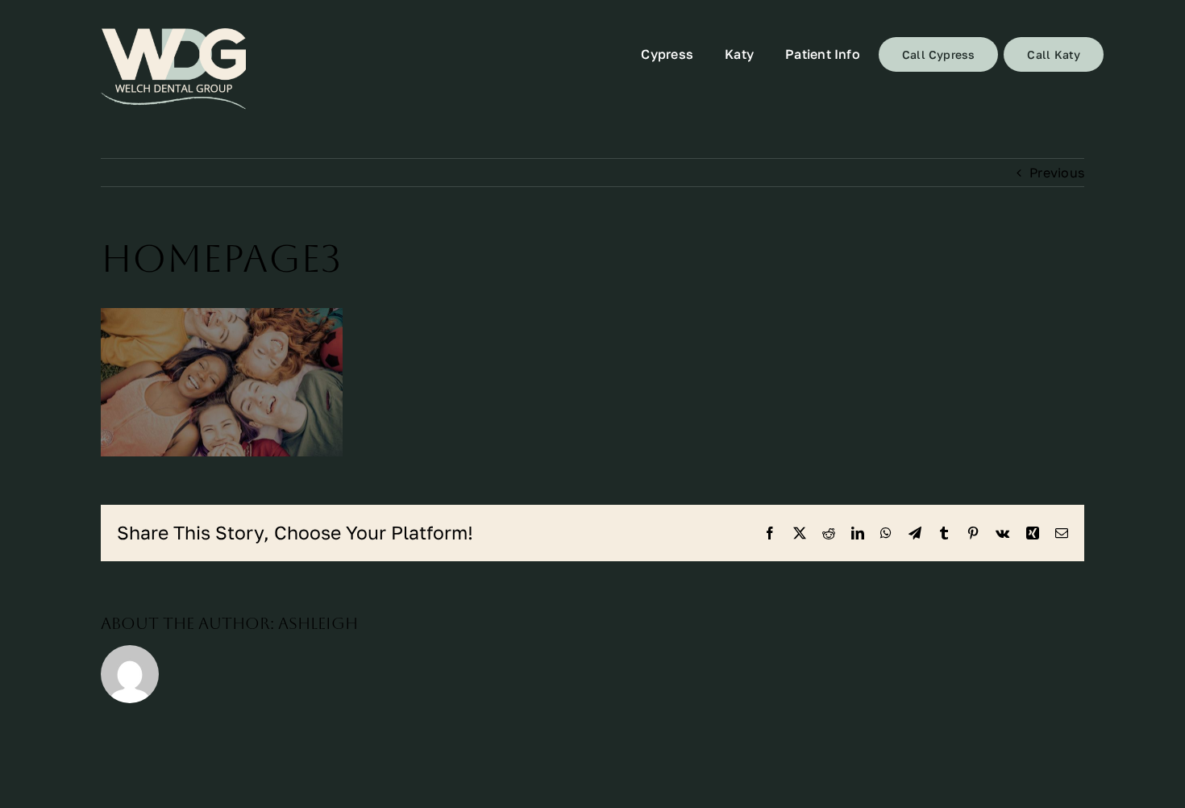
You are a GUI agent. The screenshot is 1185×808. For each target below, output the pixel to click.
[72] (173, 69)
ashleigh (318, 623)
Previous (1056, 173)
